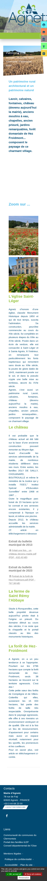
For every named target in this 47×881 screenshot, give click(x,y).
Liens (7, 829)
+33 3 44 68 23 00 (13, 803)
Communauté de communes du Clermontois (20, 837)
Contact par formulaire (15, 807)
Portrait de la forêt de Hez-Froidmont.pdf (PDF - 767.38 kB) (22, 580)
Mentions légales (12, 853)
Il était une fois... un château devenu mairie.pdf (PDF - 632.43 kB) (22, 554)
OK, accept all (15, 874)
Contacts (9, 788)
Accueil (10, 57)
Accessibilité (11, 865)
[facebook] (6, 816)
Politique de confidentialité (18, 859)
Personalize (24, 878)
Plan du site (26, 865)
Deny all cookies (33, 874)
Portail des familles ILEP (16, 842)
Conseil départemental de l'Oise (20, 845)
